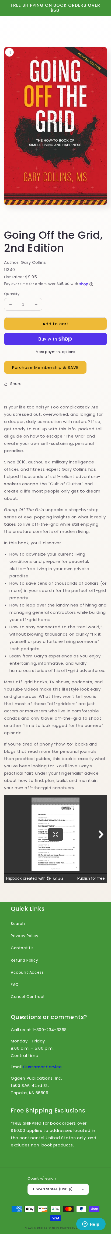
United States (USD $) (52, 1189)
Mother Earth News (46, 1227)
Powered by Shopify (73, 1227)
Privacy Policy (24, 935)
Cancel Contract (28, 996)
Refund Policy (24, 960)
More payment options (55, 351)
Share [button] (16, 383)
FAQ (15, 984)
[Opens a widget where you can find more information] (91, 1224)
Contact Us (22, 948)
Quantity (11, 293)
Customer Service (42, 1067)
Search (18, 923)
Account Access (27, 972)
